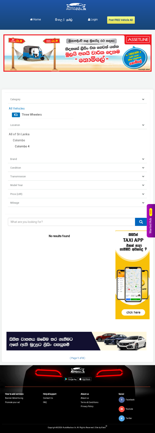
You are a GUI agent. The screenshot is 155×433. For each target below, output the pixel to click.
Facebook (130, 400)
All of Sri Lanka (19, 134)
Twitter (129, 418)
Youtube (129, 409)
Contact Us (48, 398)
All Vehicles (17, 108)
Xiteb (104, 428)
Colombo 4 (22, 146)
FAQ (45, 402)
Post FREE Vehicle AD (121, 20)
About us (85, 398)
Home (37, 19)
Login (94, 19)
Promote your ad (12, 402)
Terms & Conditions (89, 402)
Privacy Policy (87, 406)
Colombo (19, 140)
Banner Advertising (14, 398)
